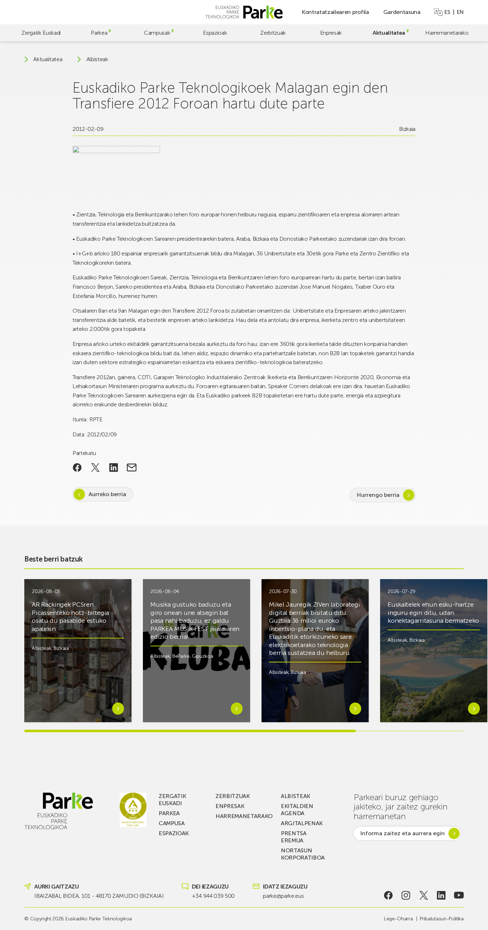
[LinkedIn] (441, 895)
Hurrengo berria (378, 494)
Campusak (157, 32)
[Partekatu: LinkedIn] (113, 467)
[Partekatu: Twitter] (95, 467)
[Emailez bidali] (131, 467)
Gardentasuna (401, 12)
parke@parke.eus (283, 895)
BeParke (181, 656)
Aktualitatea (389, 32)
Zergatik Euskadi (41, 32)
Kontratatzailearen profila (335, 12)
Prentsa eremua (294, 837)
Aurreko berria (107, 494)
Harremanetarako (446, 32)
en (460, 12)
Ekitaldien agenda (297, 810)
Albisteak (97, 59)
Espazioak (215, 32)
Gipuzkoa (202, 656)
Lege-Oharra (398, 919)
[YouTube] (459, 895)
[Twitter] (423, 895)
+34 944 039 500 (213, 895)
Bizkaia (407, 129)
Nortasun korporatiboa (303, 854)
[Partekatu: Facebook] (77, 467)
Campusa (172, 823)
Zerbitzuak (273, 32)
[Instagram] (406, 895)
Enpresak (331, 32)
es (447, 12)
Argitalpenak (302, 823)
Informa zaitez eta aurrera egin (402, 833)
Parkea (99, 32)
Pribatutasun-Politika (441, 919)
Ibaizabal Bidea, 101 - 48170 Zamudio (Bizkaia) (98, 895)
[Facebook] (388, 895)
